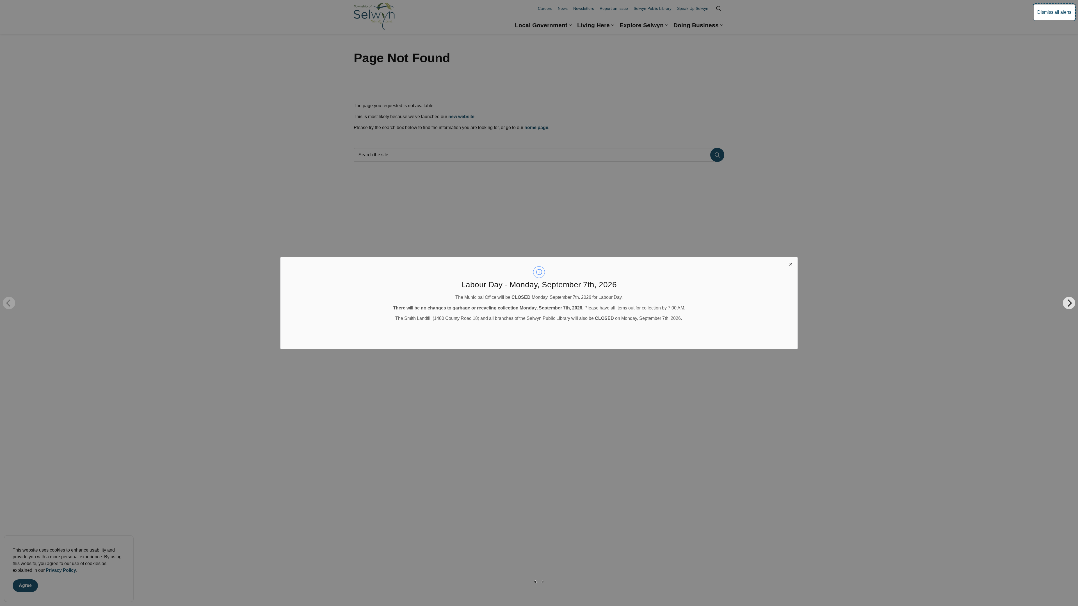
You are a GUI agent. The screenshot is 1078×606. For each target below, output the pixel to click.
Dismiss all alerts (1054, 12)
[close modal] (791, 264)
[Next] (1069, 303)
